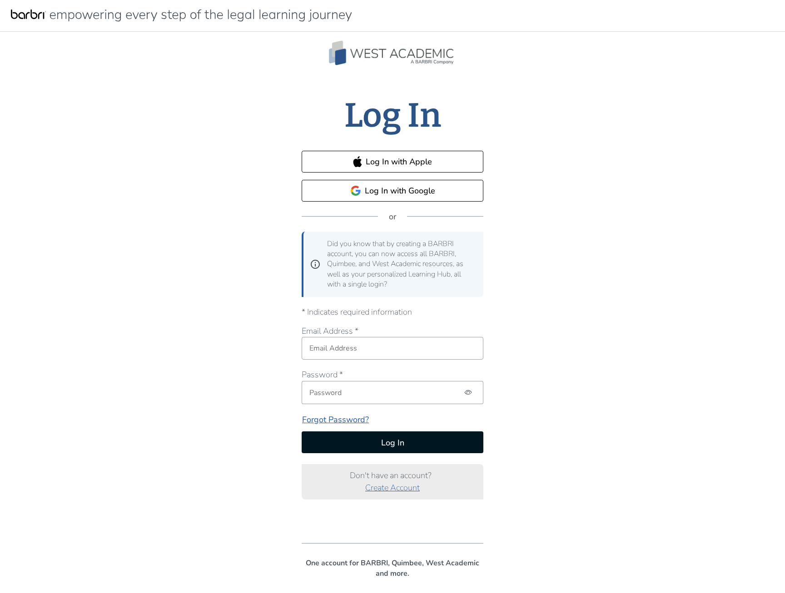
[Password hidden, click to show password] (468, 392)
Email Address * (330, 331)
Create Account (392, 487)
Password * (322, 375)
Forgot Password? (335, 419)
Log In (392, 442)
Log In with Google (400, 190)
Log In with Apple (399, 161)
